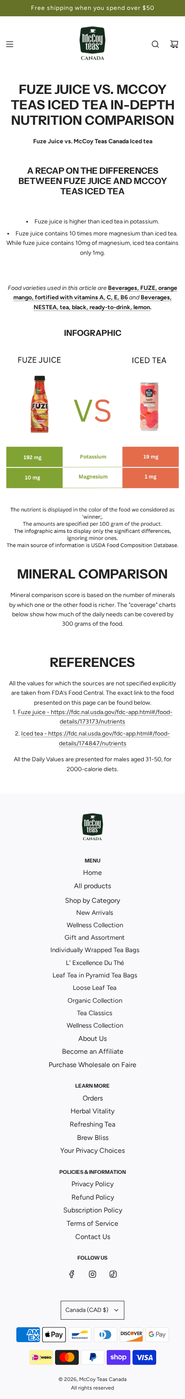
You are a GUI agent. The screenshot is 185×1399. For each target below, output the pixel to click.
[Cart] (174, 44)
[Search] (155, 44)
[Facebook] (71, 1274)
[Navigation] (9, 44)
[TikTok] (113, 1274)
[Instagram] (92, 1274)
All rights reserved (92, 1388)
